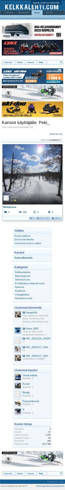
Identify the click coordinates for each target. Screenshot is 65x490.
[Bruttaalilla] (17, 395)
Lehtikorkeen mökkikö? (34, 359)
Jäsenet (49, 12)
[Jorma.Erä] (17, 403)
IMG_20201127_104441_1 (38, 347)
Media (37, 13)
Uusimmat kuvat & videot (27, 243)
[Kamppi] (17, 315)
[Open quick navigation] (61, 62)
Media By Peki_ (56, 134)
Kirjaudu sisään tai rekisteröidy (46, 3)
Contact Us (52, 482)
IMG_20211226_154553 (37, 338)
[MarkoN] (17, 386)
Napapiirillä (31, 312)
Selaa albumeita (23, 257)
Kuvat (26, 383)
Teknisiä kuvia (22, 279)
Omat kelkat (30, 375)
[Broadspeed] (17, 378)
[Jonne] (17, 341)
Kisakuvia (20, 290)
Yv (24, 341)
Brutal (26, 392)
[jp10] (17, 349)
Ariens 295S (31, 328)
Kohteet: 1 (28, 395)
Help (61, 482)
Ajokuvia (19, 287)
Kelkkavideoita (22, 272)
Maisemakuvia (22, 276)
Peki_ (14, 194)
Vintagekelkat (22, 294)
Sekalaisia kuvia (23, 298)
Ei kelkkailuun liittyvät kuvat (29, 283)
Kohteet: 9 (28, 378)
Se (24, 350)
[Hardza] (17, 331)
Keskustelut (23, 12)
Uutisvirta (9, 12)
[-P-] (17, 412)
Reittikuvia (15, 197)
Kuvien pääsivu (22, 236)
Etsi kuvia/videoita (24, 239)
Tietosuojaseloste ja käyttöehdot (50, 486)
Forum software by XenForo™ (14, 486)
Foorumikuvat (31, 401)
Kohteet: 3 (28, 387)
